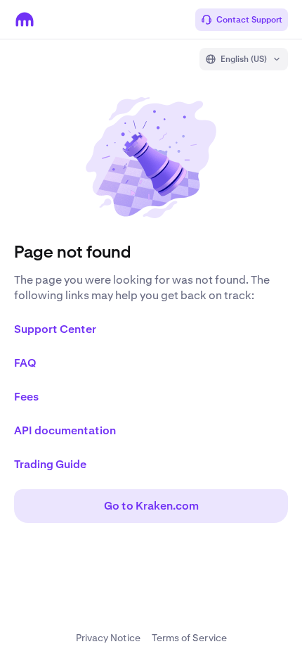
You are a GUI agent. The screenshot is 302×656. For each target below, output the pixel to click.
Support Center (55, 329)
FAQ (25, 362)
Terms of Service (189, 637)
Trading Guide (50, 464)
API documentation (65, 430)
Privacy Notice (108, 637)
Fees (26, 396)
